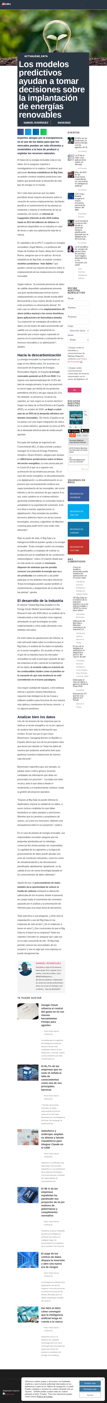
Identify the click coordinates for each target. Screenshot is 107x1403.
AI (79, 151)
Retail (85, 594)
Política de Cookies (45, 1397)
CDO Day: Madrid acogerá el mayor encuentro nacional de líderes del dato (80, 202)
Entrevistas (80, 617)
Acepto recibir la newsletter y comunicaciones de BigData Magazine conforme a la (77, 354)
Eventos (84, 151)
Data (44, 56)
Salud (86, 676)
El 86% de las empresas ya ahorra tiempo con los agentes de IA (81, 142)
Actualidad (32, 56)
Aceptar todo (90, 1383)
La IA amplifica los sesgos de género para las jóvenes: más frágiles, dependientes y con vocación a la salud (81, 256)
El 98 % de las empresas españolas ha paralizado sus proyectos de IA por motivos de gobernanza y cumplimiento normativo (53, 1202)
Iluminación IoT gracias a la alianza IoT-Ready (80, 696)
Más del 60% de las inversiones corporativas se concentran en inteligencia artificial (81, 179)
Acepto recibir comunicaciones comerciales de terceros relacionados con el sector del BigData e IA (78, 373)
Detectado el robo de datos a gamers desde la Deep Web (80, 683)
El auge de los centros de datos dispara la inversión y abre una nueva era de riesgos (53, 1260)
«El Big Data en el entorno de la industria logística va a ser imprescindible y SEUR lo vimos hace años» (80, 603)
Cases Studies (81, 670)
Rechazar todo (90, 1389)
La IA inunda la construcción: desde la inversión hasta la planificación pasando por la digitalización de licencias (81, 230)
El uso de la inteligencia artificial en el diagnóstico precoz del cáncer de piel (79, 651)
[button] (88, 5)
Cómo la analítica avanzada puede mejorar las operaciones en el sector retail (80, 572)
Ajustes (90, 1395)
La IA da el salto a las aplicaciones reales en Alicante (80, 160)
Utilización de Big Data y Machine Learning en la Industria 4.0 (79, 625)
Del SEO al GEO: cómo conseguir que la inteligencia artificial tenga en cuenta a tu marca (52, 1315)
